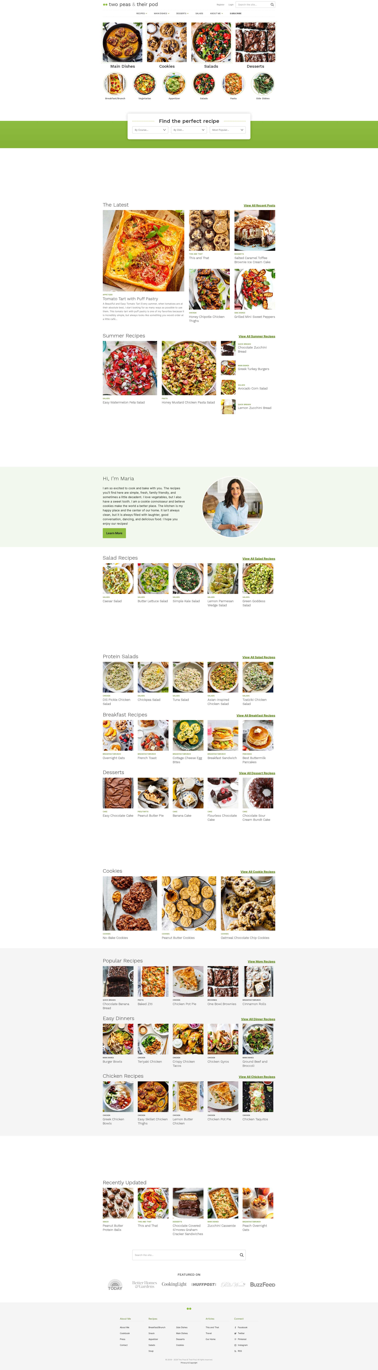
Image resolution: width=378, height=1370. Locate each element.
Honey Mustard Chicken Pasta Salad (188, 402)
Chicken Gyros (218, 1061)
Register (220, 4)
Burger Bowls (112, 1061)
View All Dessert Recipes (257, 773)
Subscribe (235, 13)
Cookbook (125, 1333)
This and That (199, 258)
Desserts (181, 13)
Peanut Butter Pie (151, 815)
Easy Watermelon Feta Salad (124, 402)
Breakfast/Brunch (157, 1327)
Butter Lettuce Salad (153, 601)
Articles (210, 1318)
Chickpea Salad (149, 700)
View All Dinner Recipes (258, 1019)
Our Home (210, 1339)
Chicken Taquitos (255, 1119)
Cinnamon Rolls (254, 1004)
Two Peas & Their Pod (130, 4)
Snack (152, 1333)
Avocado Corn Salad (253, 388)
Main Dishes (160, 13)
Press (122, 1339)
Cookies (180, 1345)
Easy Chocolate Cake (118, 815)
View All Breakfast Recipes (256, 715)
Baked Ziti (145, 1004)
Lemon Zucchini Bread (254, 408)
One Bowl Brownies (222, 1004)
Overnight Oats (114, 758)
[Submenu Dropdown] (146, 13)
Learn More (114, 533)
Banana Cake (182, 815)
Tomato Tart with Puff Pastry (130, 298)
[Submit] (272, 4)
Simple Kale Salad (186, 601)
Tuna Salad (181, 700)
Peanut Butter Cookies (178, 938)
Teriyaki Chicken (150, 1061)
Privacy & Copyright (189, 1363)
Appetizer (153, 1339)
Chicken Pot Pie (184, 1004)
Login (231, 4)
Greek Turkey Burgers (253, 369)
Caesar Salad (112, 601)
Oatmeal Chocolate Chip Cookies (245, 938)
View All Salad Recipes (258, 558)
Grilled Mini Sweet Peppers (254, 317)
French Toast (147, 758)
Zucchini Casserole (222, 1225)
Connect (239, 1318)
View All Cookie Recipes (258, 872)
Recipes (140, 13)
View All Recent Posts (259, 205)
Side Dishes (181, 1327)
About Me (215, 13)
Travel (209, 1333)
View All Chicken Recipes (257, 1077)
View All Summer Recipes (257, 336)
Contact (124, 1345)
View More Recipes (261, 961)
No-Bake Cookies (115, 938)
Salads (199, 13)
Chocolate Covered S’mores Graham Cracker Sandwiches (188, 1230)
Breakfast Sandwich (222, 758)
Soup (151, 1351)
